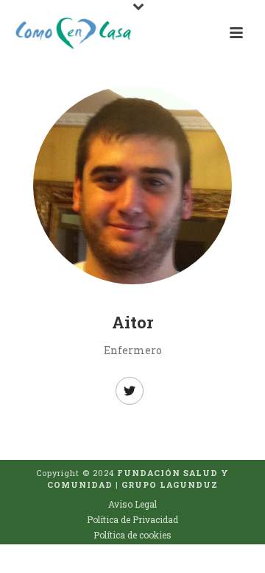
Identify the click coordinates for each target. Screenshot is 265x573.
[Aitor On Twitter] (130, 391)
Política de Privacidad (132, 519)
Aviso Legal (132, 504)
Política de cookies (132, 535)
